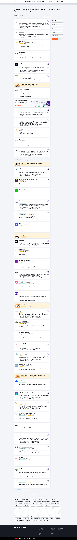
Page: (21, 489)
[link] (34, 1)
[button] (57, 1)
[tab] (16, 495)
